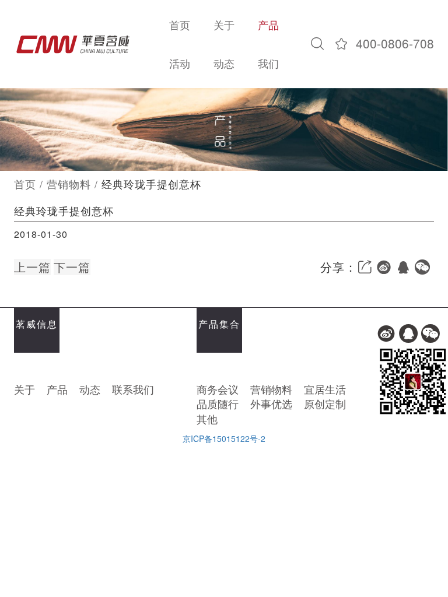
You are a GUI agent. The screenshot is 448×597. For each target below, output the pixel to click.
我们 (268, 63)
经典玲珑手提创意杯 (151, 183)
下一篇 (72, 267)
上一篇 (32, 267)
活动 (179, 63)
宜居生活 (325, 388)
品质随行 (218, 403)
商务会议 (218, 388)
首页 (179, 24)
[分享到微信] (422, 267)
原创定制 (325, 403)
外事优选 (271, 403)
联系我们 (133, 388)
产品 (268, 24)
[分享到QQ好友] (403, 267)
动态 (224, 63)
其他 (207, 418)
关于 (224, 24)
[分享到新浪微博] (384, 267)
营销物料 (69, 183)
